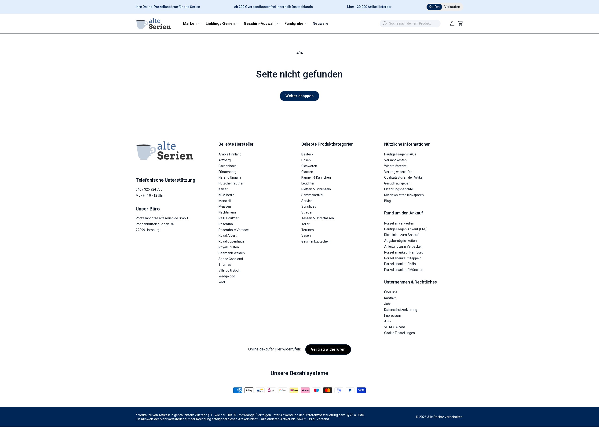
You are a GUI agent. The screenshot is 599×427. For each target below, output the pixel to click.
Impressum (392, 315)
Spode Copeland (231, 259)
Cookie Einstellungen (399, 333)
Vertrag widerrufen (398, 172)
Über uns (390, 292)
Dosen (306, 160)
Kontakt (390, 298)
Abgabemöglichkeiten (400, 241)
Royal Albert (228, 236)
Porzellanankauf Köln (400, 264)
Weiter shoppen (299, 96)
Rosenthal (226, 224)
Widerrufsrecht (395, 166)
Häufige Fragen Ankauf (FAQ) (405, 229)
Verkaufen (452, 7)
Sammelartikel (312, 195)
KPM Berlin (226, 195)
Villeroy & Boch (229, 270)
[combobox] (410, 23)
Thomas (225, 265)
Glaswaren (309, 166)
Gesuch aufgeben (397, 183)
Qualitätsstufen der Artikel (403, 178)
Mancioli (225, 201)
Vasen (306, 236)
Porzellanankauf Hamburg (403, 252)
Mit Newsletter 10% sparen (404, 195)
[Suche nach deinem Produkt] (385, 23)
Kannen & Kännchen (316, 178)
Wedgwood (227, 276)
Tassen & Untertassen (317, 218)
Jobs (387, 304)
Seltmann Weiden (232, 253)
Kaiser (223, 189)
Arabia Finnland (230, 154)
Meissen (225, 207)
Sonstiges (308, 207)
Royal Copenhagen (232, 241)
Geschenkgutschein (315, 241)
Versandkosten (395, 160)
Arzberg (225, 160)
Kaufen (434, 7)
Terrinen (307, 230)
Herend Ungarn (230, 178)
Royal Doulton (229, 247)
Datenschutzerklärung (400, 310)
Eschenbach (228, 166)
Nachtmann (227, 212)
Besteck (307, 154)
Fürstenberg (228, 172)
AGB (387, 321)
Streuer (307, 212)
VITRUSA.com (394, 327)
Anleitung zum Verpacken (403, 246)
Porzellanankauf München (403, 270)
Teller (305, 224)
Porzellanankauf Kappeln (402, 258)
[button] (191, 23)
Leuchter (307, 183)
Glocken (307, 172)
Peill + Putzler (229, 218)
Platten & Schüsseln (316, 189)
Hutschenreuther (231, 183)
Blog (387, 201)
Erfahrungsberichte (398, 189)
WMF (222, 282)
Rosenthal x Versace (234, 230)
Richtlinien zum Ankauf (401, 235)
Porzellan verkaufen (399, 223)
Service (306, 201)
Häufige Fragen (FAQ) (400, 154)
